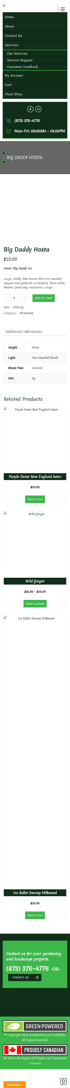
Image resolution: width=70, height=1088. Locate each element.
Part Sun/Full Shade (45, 358)
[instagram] (38, 109)
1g (33, 378)
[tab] (24, 331)
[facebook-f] (30, 109)
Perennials (26, 313)
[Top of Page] (63, 1082)
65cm (35, 347)
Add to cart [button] (35, 499)
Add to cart (44, 298)
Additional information (24, 331)
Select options (35, 604)
